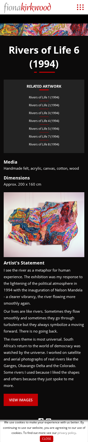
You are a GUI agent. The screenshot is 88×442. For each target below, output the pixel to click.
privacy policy (66, 433)
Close (46, 439)
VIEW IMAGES (21, 399)
